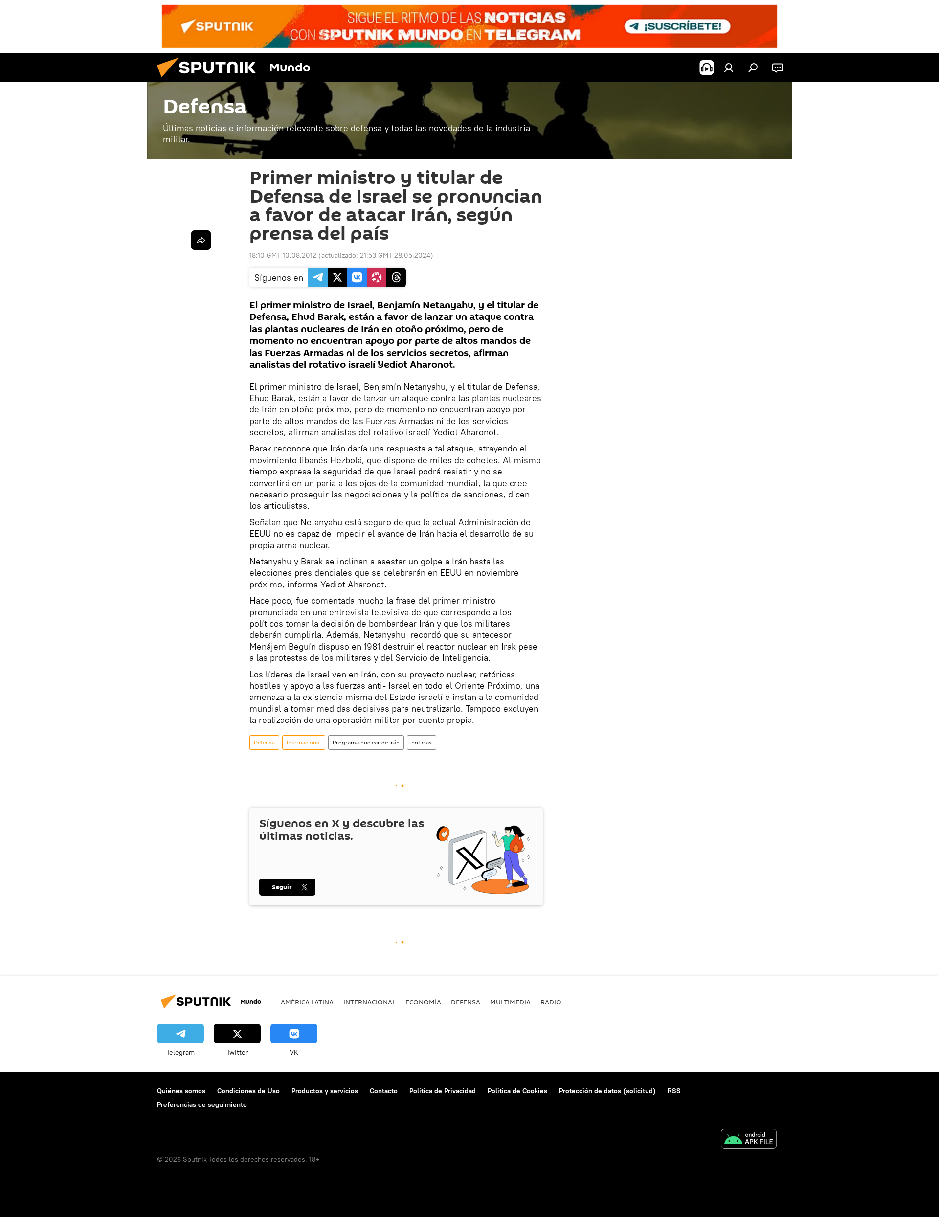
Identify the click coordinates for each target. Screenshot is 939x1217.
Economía (423, 1001)
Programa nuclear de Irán (366, 742)
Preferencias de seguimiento (202, 1104)
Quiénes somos (181, 1090)
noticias (421, 742)
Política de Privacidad (442, 1090)
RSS (674, 1090)
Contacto (384, 1090)
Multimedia (510, 1001)
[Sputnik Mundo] (210, 79)
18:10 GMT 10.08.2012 (282, 255)
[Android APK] (748, 1140)
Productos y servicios (324, 1090)
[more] (201, 240)
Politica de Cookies (517, 1090)
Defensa (264, 742)
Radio (550, 1001)
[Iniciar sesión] (728, 67)
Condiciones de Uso (248, 1090)
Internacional (304, 742)
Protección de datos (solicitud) (607, 1090)
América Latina (307, 1001)
